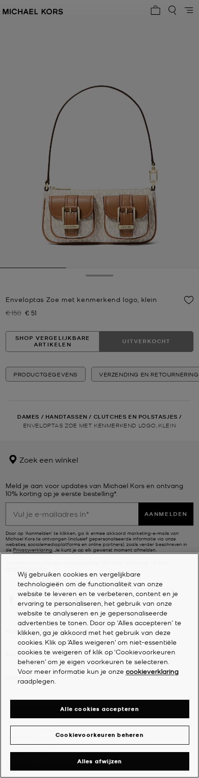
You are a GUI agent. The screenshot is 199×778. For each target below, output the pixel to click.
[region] (99, 665)
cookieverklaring (152, 671)
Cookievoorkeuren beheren (99, 735)
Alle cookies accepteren (99, 709)
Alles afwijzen (99, 761)
